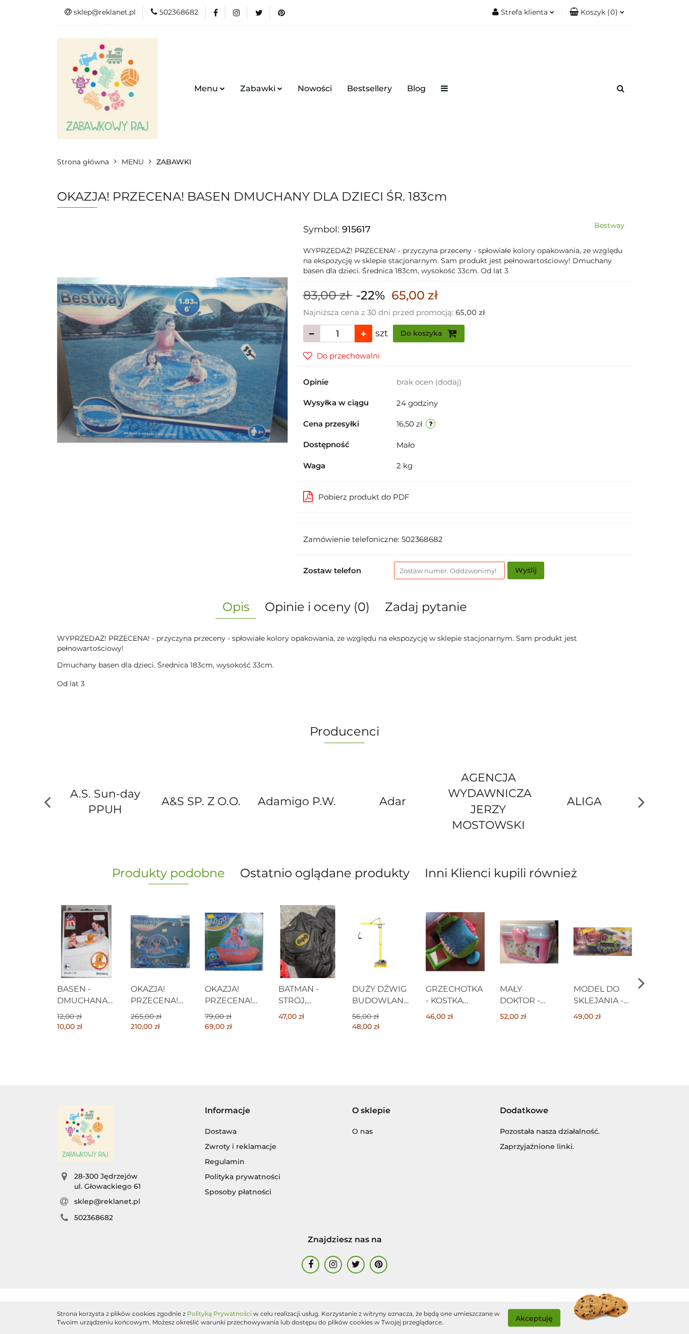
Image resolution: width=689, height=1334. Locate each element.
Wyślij (526, 570)
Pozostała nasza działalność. (550, 1131)
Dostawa (221, 1131)
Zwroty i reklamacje (240, 1146)
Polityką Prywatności (219, 1313)
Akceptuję (534, 1317)
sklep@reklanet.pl (107, 1201)
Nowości (315, 88)
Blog (416, 88)
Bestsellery (369, 88)
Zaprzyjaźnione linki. (537, 1146)
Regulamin (225, 1161)
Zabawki (258, 88)
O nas (362, 1131)
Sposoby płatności (238, 1191)
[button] (597, 12)
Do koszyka (422, 333)
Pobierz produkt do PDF (364, 497)
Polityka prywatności (242, 1176)
